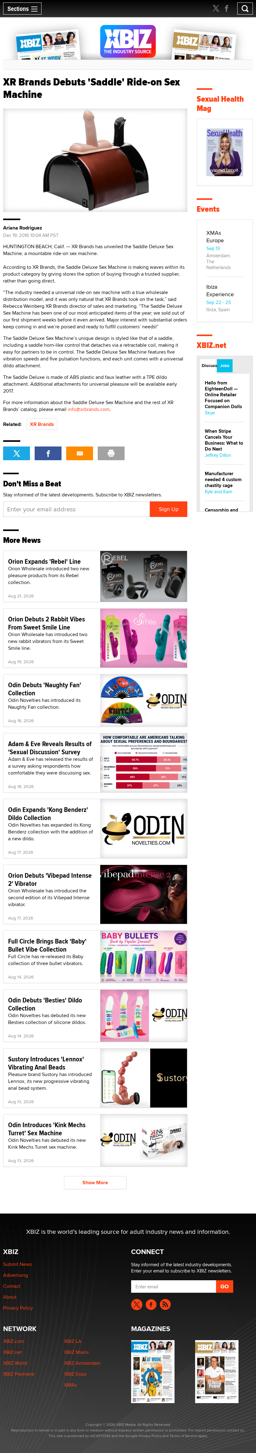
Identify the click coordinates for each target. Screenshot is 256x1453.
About (10, 1297)
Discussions (209, 365)
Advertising (15, 1275)
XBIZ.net (211, 345)
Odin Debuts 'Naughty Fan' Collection (44, 689)
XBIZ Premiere (18, 1374)
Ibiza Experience (220, 290)
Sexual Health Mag (220, 103)
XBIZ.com (13, 1341)
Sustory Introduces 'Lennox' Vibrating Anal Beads (46, 1063)
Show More (95, 1182)
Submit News (17, 1264)
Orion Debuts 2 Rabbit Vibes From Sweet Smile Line (46, 623)
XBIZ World (15, 1363)
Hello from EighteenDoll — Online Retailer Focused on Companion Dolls (223, 394)
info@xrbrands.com (89, 409)
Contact (11, 1286)
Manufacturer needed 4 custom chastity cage (223, 479)
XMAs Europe (215, 236)
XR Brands (42, 424)
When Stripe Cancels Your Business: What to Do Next (224, 440)
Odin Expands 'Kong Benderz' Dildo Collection (48, 813)
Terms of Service (183, 1435)
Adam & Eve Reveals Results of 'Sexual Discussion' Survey (49, 748)
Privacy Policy (18, 1307)
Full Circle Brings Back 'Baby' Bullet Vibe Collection (47, 945)
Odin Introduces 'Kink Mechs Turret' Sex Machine (47, 1129)
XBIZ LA (72, 1341)
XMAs (70, 1384)
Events (208, 209)
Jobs (224, 365)
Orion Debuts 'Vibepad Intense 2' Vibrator (50, 879)
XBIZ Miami (76, 1352)
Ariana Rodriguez (22, 228)
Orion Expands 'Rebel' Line (44, 561)
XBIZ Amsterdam (82, 1363)
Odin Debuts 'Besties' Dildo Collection (45, 1004)
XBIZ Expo (75, 1374)
